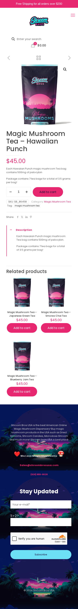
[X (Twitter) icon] (39, 596)
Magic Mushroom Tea (57, 201)
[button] (65, 69)
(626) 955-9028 (39, 474)
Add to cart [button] (21, 328)
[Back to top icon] (39, 587)
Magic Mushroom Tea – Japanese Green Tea (22, 314)
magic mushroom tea (27, 205)
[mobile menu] (73, 15)
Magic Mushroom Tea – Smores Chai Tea (56, 314)
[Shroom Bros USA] (39, 21)
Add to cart (47, 192)
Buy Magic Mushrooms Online (41, 443)
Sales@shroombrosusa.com (39, 465)
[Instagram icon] (43, 596)
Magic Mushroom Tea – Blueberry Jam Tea (22, 377)
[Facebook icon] (35, 596)
